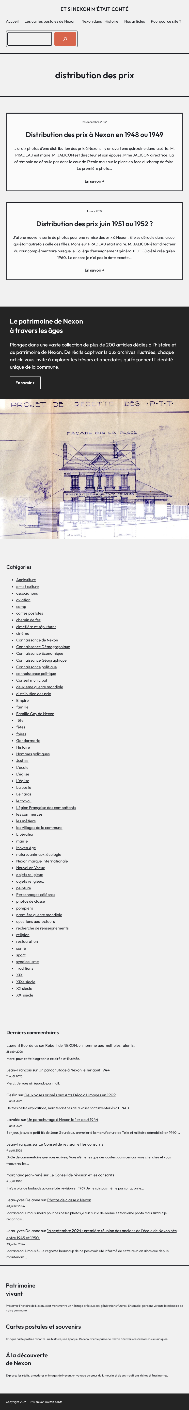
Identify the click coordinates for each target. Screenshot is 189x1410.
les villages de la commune (39, 827)
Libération (25, 834)
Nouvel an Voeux (30, 867)
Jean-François (19, 1069)
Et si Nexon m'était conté (94, 9)
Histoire (23, 747)
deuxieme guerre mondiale (39, 686)
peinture (23, 887)
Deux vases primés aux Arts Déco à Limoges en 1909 (70, 1094)
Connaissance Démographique (43, 646)
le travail (24, 800)
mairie (22, 841)
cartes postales (29, 613)
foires (21, 733)
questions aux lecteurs (35, 921)
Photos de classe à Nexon (69, 1199)
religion (23, 934)
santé (21, 948)
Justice (22, 760)
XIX (19, 974)
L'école (22, 767)
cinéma (22, 633)
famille (22, 707)
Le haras (23, 793)
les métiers (26, 820)
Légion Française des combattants (46, 807)
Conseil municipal (31, 680)
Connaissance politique (36, 666)
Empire (22, 700)
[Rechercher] (65, 39)
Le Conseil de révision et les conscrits (71, 1144)
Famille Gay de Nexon (35, 713)
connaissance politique (36, 673)
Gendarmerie (28, 740)
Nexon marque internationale (42, 861)
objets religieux (29, 874)
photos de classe (30, 901)
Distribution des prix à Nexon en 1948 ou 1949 (94, 134)
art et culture (27, 586)
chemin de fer (28, 619)
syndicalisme (27, 961)
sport (21, 954)
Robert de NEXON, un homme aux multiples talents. (90, 1045)
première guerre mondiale (39, 914)
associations (27, 593)
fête (20, 720)
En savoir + (25, 382)
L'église (22, 774)
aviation (23, 599)
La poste (23, 787)
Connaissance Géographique (41, 660)
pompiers (24, 908)
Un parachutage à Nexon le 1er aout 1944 (74, 1069)
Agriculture (26, 579)
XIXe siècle (25, 981)
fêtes (20, 726)
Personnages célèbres (35, 894)
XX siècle (24, 988)
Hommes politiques (33, 753)
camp (21, 606)
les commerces (29, 814)
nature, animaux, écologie (38, 854)
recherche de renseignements (42, 928)
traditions (24, 968)
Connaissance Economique (39, 653)
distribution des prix (33, 693)
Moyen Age (26, 847)
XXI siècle (24, 995)
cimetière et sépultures (36, 626)
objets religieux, (30, 881)
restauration (27, 941)
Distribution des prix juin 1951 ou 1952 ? (94, 223)
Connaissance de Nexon (37, 639)
